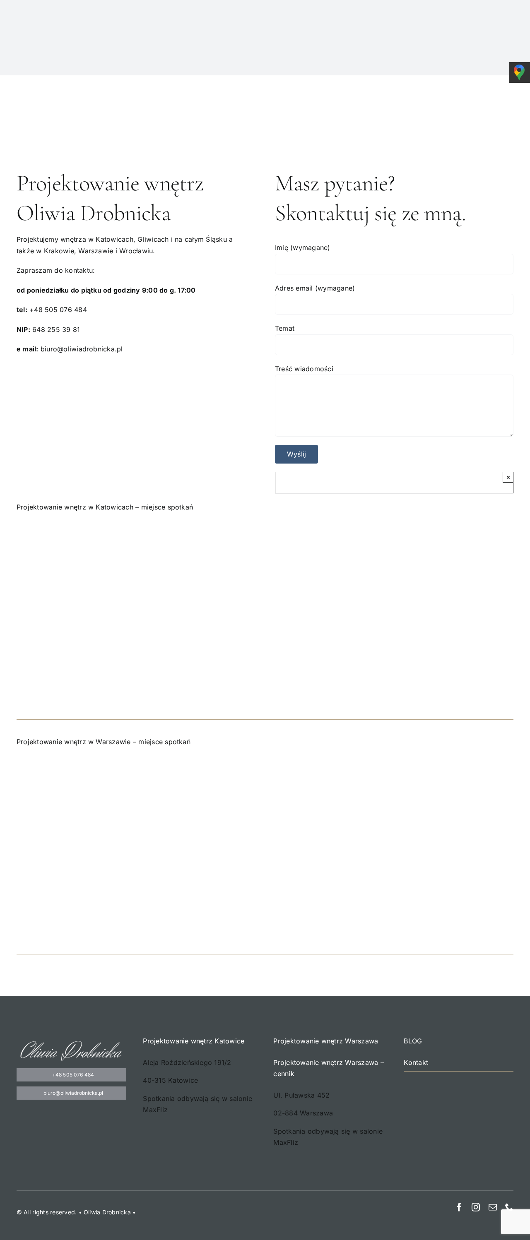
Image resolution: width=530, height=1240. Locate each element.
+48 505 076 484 (58, 309)
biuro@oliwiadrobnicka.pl (82, 349)
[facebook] (459, 1207)
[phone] (509, 1207)
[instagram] (476, 1207)
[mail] (493, 1207)
